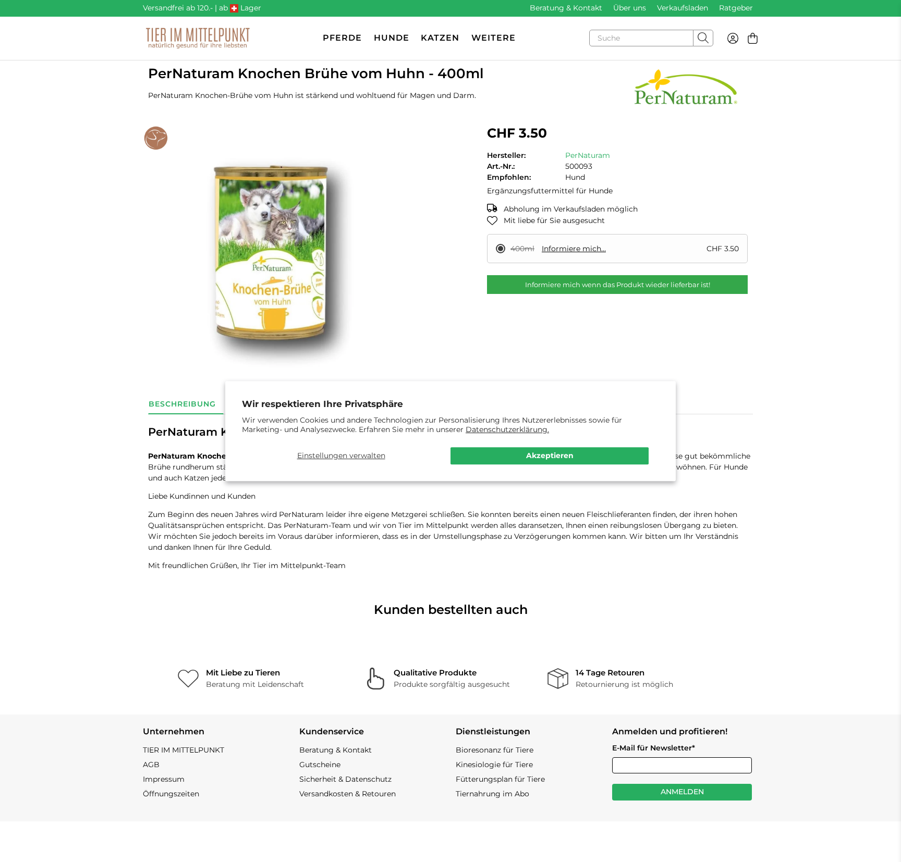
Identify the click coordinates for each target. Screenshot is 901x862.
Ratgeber (736, 8)
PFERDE (342, 38)
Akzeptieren (550, 455)
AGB (151, 764)
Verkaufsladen (682, 8)
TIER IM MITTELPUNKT (183, 750)
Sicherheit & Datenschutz (345, 779)
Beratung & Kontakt (566, 8)
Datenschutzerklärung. (507, 429)
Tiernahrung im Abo (492, 793)
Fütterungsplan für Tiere (500, 779)
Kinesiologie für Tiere (494, 764)
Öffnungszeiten (171, 793)
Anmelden (682, 791)
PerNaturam (587, 155)
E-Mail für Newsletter (653, 748)
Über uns (629, 8)
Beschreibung (182, 404)
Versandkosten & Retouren (347, 793)
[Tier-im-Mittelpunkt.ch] (197, 38)
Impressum (164, 779)
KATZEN (440, 38)
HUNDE (391, 38)
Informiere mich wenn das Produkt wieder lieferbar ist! (617, 284)
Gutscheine (319, 764)
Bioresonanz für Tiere (494, 750)
